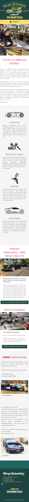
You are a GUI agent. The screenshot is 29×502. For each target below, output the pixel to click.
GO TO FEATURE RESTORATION (14, 302)
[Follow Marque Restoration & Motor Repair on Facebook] (14, 484)
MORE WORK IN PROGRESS (14, 347)
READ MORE (3, 102)
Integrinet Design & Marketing (17, 499)
